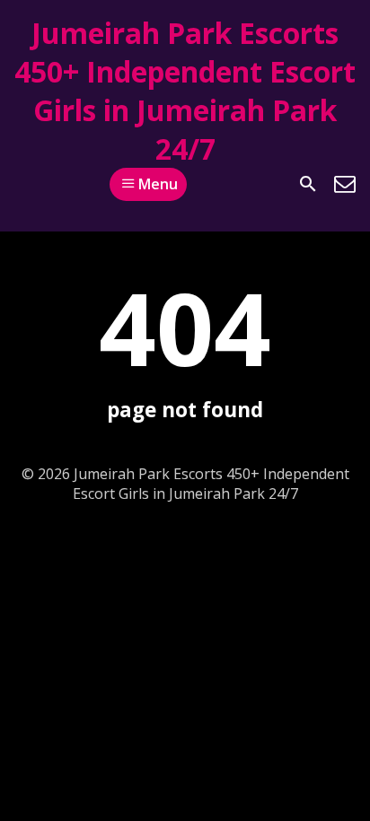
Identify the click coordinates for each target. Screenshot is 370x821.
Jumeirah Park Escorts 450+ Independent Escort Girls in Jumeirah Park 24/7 (185, 90)
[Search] (308, 184)
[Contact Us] (345, 184)
